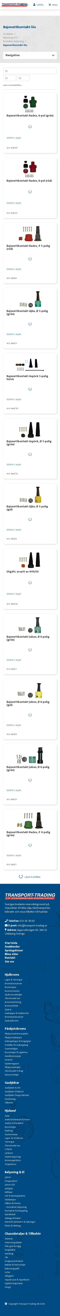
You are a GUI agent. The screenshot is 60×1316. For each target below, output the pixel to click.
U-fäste (8, 1149)
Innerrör (9, 1060)
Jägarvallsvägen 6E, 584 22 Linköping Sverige (26, 932)
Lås (6, 1257)
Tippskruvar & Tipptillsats (17, 1280)
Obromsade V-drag (14, 1071)
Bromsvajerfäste (13, 1160)
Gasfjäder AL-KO (12, 1088)
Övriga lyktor (11, 1181)
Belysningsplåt (12, 1269)
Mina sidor (11, 954)
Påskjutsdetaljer (12, 1067)
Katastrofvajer (12, 1075)
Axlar (7, 1116)
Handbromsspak (13, 1056)
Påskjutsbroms (15, 1028)
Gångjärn (9, 1276)
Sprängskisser (14, 950)
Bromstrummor (12, 991)
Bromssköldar (11, 1006)
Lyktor (8, 1177)
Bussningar (10, 1127)
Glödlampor (10, 1200)
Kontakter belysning (17, 1207)
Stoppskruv (10, 1164)
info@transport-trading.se (32, 925)
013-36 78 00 (27, 921)
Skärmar (9, 1239)
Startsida (11, 943)
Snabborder (12, 946)
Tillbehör (9, 1103)
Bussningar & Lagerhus (16, 1052)
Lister (7, 1272)
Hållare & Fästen (13, 1203)
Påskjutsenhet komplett (16, 1034)
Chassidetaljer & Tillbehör (23, 1233)
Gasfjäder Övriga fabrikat (17, 1095)
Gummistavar (11, 1134)
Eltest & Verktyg (13, 1226)
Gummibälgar (11, 1049)
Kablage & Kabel (12, 1218)
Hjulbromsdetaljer (13, 995)
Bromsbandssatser (14, 1017)
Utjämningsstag (13, 1157)
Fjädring (9, 1131)
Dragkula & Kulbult (14, 1261)
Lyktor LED (10, 1185)
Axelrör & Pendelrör (14, 1123)
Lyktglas (9, 1188)
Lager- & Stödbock (14, 1138)
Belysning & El (14, 1172)
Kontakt (10, 957)
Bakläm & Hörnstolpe (15, 1265)
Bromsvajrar (10, 987)
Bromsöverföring (13, 1002)
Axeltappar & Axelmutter (17, 1013)
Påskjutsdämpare (13, 1038)
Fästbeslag (10, 1099)
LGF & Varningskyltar (15, 1196)
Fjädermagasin (12, 1064)
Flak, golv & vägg (13, 1246)
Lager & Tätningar (13, 980)
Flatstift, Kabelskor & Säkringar (20, 1222)
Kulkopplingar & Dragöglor (18, 1041)
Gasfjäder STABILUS (14, 1092)
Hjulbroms (12, 974)
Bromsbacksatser (13, 983)
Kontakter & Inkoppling (16, 1211)
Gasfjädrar (12, 1082)
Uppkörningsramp (14, 1283)
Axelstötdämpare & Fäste (17, 1120)
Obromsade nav (12, 998)
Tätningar (9, 1142)
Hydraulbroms (12, 1021)
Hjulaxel (10, 1110)
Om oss (9, 961)
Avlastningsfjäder (13, 1242)
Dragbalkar (10, 1250)
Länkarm (9, 1153)
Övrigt (8, 1287)
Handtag (9, 1254)
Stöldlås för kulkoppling (16, 1045)
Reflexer (8, 1192)
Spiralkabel (10, 1214)
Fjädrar (8, 1010)
